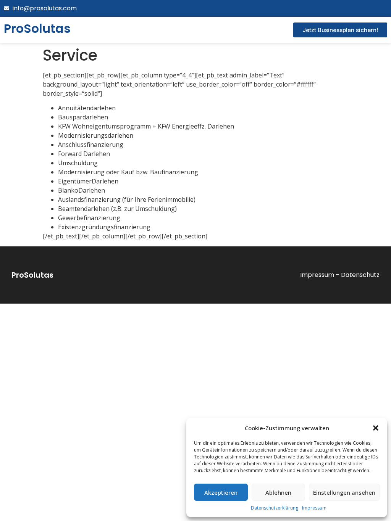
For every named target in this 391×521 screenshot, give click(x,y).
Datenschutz (360, 274)
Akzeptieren (221, 492)
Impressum (314, 508)
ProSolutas (32, 275)
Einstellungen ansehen (344, 492)
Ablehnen (278, 492)
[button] (376, 428)
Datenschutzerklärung (274, 508)
